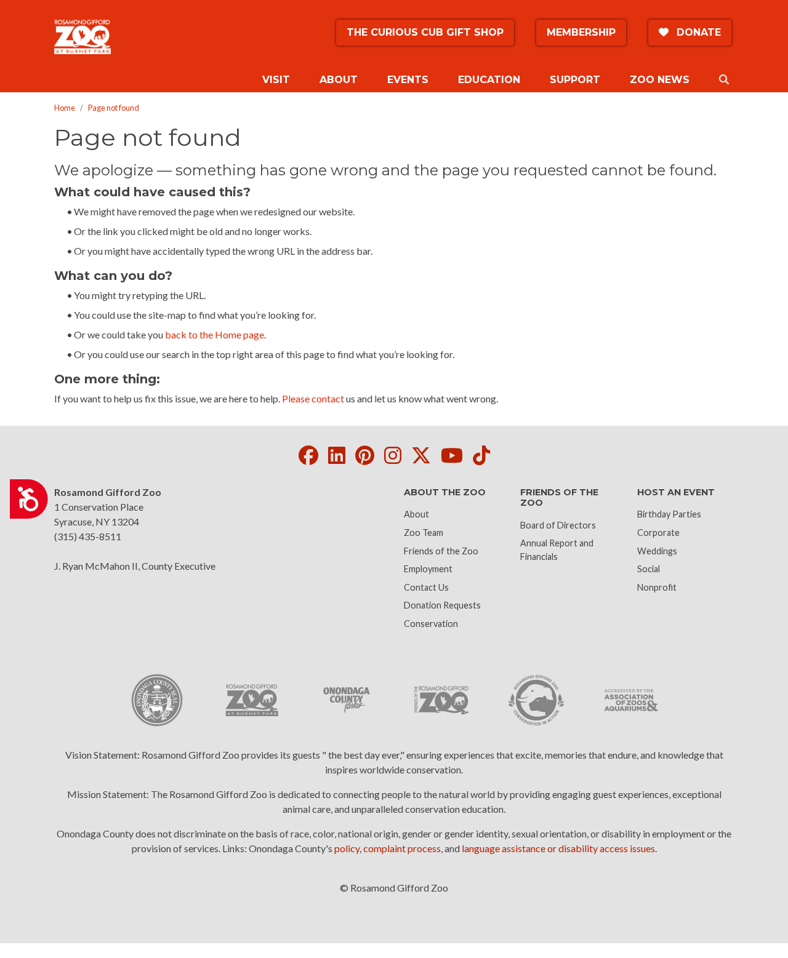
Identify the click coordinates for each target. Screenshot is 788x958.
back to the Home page (214, 334)
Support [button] (575, 80)
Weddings (657, 551)
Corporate (658, 532)
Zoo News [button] (660, 80)
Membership (581, 32)
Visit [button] (276, 80)
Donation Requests (442, 605)
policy (347, 848)
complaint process (402, 848)
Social (648, 569)
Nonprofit (657, 587)
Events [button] (407, 80)
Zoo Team (423, 532)
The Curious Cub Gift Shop (425, 32)
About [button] (339, 80)
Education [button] (489, 80)
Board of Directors (558, 525)
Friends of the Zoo (441, 551)
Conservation (431, 623)
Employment (428, 569)
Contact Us (426, 587)
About (416, 514)
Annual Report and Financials (556, 550)
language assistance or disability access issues (558, 848)
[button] (724, 80)
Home (64, 108)
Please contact (313, 398)
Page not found (113, 108)
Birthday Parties (669, 514)
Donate (697, 32)
